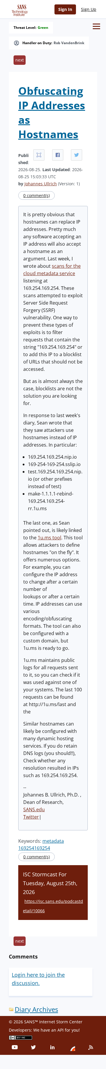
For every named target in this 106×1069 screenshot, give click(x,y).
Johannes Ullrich (40, 183)
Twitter (31, 817)
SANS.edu (34, 809)
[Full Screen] (38, 155)
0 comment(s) (36, 195)
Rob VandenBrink (69, 43)
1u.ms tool (49, 537)
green (43, 27)
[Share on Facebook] (57, 155)
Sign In (65, 9)
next (19, 60)
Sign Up (88, 9)
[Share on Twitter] (76, 155)
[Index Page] (19, 9)
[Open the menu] (96, 26)
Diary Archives (36, 1009)
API (60, 1030)
